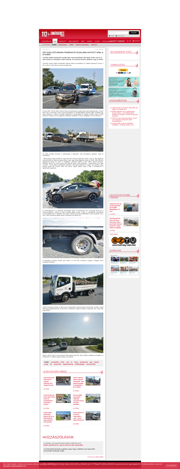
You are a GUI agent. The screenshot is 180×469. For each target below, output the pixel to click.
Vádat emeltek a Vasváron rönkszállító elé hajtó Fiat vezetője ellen (125, 108)
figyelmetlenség (68, 364)
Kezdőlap (46, 41)
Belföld (54, 44)
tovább (47, 389)
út (71, 362)
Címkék (112, 35)
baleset (96, 362)
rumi (67, 362)
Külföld (71, 44)
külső (62, 362)
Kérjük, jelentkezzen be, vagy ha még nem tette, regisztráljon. (63, 445)
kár (51, 364)
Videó (89, 41)
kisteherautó (84, 362)
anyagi (46, 364)
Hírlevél (137, 41)
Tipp (82, 41)
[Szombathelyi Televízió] (124, 242)
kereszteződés (91, 364)
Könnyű (62, 41)
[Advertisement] (90, 14)
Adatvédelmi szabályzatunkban (12, 466)
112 (55, 41)
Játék (97, 41)
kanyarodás (57, 364)
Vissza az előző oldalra (96, 457)
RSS (130, 41)
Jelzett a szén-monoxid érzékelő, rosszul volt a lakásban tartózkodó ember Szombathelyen (124, 119)
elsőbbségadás (80, 364)
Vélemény (94, 44)
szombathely (55, 362)
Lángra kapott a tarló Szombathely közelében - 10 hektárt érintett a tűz (123, 124)
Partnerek (114, 234)
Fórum (121, 41)
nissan (76, 362)
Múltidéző (73, 41)
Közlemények (108, 41)
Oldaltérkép (120, 35)
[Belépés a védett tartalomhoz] (124, 92)
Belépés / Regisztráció (118, 41)
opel (91, 362)
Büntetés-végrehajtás (82, 44)
